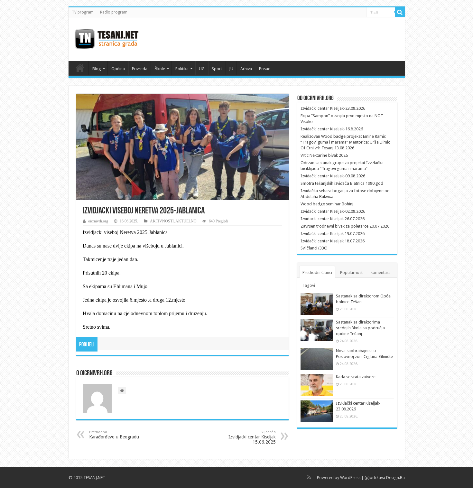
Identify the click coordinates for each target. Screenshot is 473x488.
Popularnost (351, 272)
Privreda (139, 68)
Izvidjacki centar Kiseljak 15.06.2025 (252, 437)
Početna (80, 68)
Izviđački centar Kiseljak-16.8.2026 (332, 129)
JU (231, 68)
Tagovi (308, 285)
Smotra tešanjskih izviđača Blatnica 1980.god (342, 183)
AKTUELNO (186, 221)
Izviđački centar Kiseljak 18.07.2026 (333, 241)
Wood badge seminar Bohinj (327, 204)
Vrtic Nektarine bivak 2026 (324, 155)
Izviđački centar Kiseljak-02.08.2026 (333, 211)
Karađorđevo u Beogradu (114, 434)
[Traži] (400, 12)
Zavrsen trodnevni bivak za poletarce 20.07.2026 (345, 226)
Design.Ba (395, 477)
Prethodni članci (317, 272)
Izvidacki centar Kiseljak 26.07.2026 (333, 218)
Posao (265, 68)
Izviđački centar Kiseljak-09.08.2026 (333, 176)
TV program (83, 12)
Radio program (113, 12)
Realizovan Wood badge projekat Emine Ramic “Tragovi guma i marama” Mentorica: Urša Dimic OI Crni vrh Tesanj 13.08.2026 (345, 142)
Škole (159, 68)
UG (202, 68)
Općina (118, 68)
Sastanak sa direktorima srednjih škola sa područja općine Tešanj (360, 328)
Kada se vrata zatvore (356, 376)
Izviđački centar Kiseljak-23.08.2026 (333, 108)
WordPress (350, 477)
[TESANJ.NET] (106, 38)
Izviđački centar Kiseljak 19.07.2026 (333, 233)
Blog (96, 68)
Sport (217, 68)
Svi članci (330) (314, 248)
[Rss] (309, 477)
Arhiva (246, 68)
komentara (381, 272)
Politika (182, 68)
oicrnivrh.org (98, 221)
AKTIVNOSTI (162, 221)
